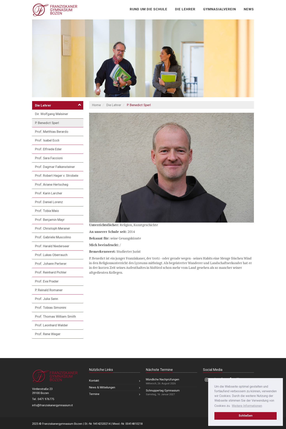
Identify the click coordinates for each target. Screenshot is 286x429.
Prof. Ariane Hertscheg (51, 184)
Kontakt (94, 380)
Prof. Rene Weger (48, 334)
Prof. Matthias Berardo (51, 132)
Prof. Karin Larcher (48, 193)
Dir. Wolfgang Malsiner (51, 114)
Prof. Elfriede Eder (48, 149)
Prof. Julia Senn (46, 299)
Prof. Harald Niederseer (52, 246)
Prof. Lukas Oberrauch (51, 255)
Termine (94, 394)
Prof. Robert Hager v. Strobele (56, 175)
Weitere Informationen (247, 406)
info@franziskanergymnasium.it (52, 405)
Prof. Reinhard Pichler (51, 272)
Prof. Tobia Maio (47, 211)
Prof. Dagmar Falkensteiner (55, 167)
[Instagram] (206, 379)
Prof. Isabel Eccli (47, 140)
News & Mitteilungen (102, 387)
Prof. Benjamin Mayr (50, 220)
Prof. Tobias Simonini (50, 307)
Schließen (246, 415)
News (249, 9)
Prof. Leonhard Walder (51, 325)
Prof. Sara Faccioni (49, 158)
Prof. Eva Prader (47, 281)
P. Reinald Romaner (49, 290)
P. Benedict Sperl (47, 123)
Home (96, 105)
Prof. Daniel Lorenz (49, 202)
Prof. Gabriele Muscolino (53, 237)
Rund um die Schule (148, 9)
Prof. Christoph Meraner (52, 228)
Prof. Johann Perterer (51, 264)
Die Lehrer (185, 9)
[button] (57, 105)
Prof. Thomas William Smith (55, 316)
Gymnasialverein (219, 9)
